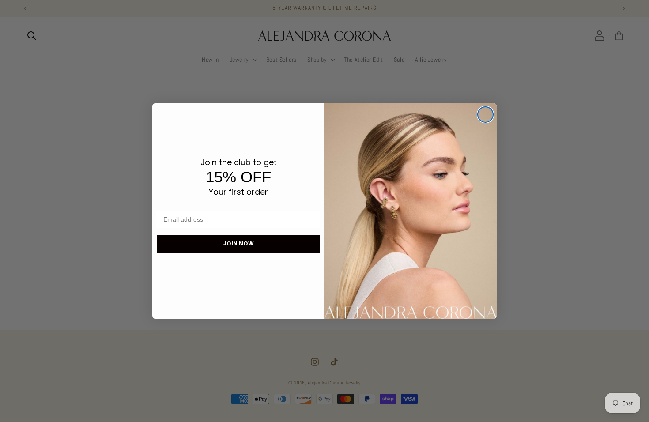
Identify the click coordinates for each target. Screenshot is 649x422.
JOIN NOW (238, 243)
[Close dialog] (485, 114)
